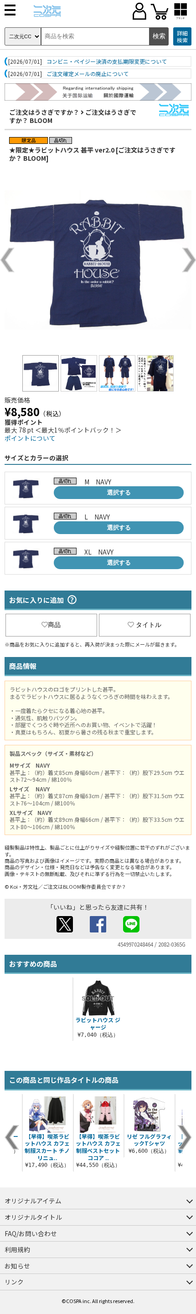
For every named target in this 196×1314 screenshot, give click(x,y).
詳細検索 (182, 36)
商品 (54, 624)
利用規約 (17, 1249)
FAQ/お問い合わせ (31, 1233)
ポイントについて (30, 438)
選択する (119, 492)
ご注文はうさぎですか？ (44, 112)
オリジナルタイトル (33, 1217)
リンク (14, 1281)
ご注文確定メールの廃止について (87, 73)
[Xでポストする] (65, 929)
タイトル (148, 624)
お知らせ (17, 1265)
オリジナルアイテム (33, 1200)
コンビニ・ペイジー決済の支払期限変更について (106, 61)
